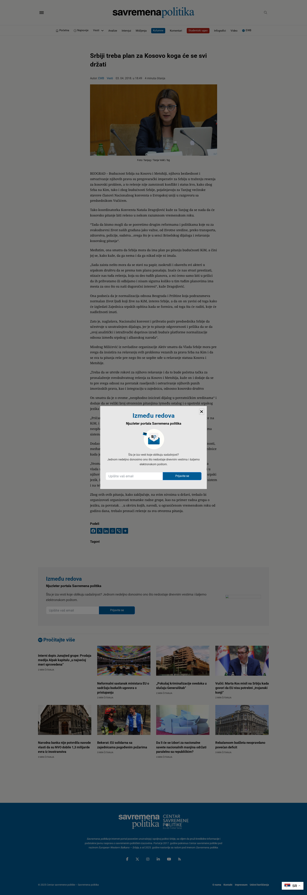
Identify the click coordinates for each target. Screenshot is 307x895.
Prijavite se (182, 476)
